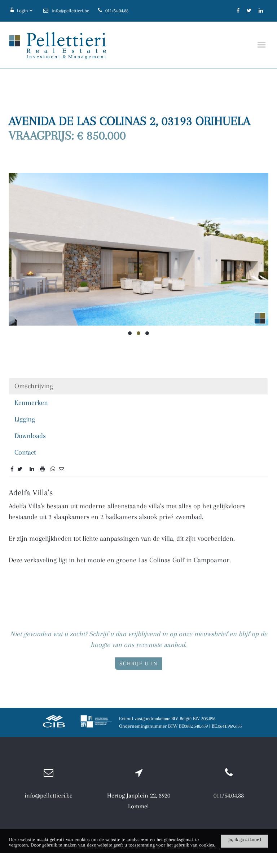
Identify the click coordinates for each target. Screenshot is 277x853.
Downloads (30, 436)
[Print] (42, 469)
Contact (25, 452)
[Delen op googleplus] (26, 469)
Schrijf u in (138, 663)
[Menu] (261, 45)
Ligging (24, 419)
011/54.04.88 (229, 795)
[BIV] (96, 722)
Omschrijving (33, 386)
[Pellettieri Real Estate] (57, 45)
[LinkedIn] (261, 10)
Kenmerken (31, 403)
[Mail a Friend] (61, 469)
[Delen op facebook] (12, 469)
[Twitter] (249, 10)
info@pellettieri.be (48, 795)
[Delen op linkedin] (32, 469)
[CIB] (54, 722)
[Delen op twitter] (20, 469)
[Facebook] (238, 10)
